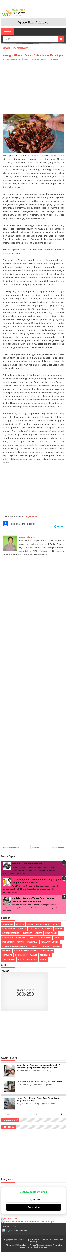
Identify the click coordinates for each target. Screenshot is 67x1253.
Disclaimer (10, 1245)
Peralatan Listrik (49, 942)
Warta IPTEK (23, 1240)
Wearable (32, 959)
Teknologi (45, 955)
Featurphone (8, 929)
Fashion (55, 924)
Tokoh (21, 959)
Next (62, 1114)
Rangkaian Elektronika (26, 951)
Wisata (43, 959)
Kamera (38, 933)
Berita (30, 924)
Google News (30, 516)
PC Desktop (8, 942)
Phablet (35, 946)
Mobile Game (44, 937)
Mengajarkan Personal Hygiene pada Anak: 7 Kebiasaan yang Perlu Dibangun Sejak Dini (38, 1066)
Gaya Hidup (34, 929)
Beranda (35, 847)
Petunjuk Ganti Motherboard (27, 863)
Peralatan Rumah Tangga (15, 946)
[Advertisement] (33, 88)
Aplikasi (20, 924)
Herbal (58, 929)
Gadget (22, 929)
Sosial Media (21, 955)
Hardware (47, 929)
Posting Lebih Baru (11, 847)
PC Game (20, 942)
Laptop (32, 937)
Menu (9, 31)
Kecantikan (51, 933)
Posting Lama (58, 847)
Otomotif (58, 937)
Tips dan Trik (8, 959)
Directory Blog (9, 1226)
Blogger (23, 1247)
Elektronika (42, 924)
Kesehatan (7, 937)
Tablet (33, 955)
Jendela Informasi (40, 1247)
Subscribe (33, 1207)
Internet (27, 933)
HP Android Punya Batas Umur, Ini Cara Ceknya (40, 1082)
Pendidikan (32, 942)
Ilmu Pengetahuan (50, 59)
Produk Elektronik (51, 946)
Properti (6, 951)
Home (35, 1114)
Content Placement (37, 1245)
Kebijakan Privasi (21, 1245)
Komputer (21, 937)
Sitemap (48, 1245)
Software (7, 955)
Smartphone (47, 951)
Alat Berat (7, 924)
